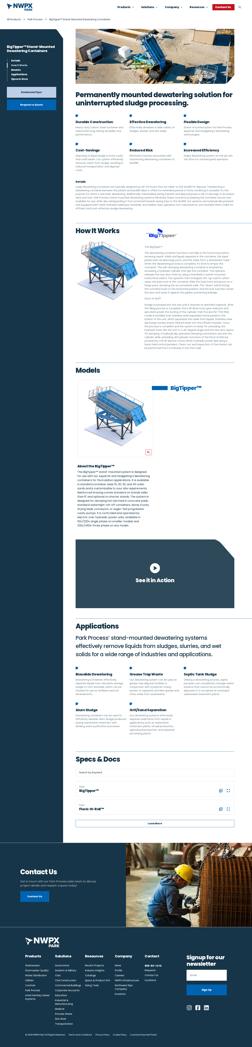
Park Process (35, 19)
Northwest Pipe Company (124, 987)
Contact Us (151, 975)
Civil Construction (65, 980)
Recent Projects (94, 965)
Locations (150, 980)
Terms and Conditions (80, 1034)
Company (123, 956)
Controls (30, 985)
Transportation (64, 1024)
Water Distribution (36, 975)
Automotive (62, 965)
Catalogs (90, 975)
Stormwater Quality (37, 970)
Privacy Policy (102, 1034)
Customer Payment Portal (143, 1034)
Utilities (29, 980)
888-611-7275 (153, 966)
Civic (58, 975)
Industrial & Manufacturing (64, 1002)
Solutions (63, 956)
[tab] (201, 389)
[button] (155, 823)
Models (16, 70)
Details (15, 60)
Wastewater (32, 965)
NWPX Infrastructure (127, 980)
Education (61, 995)
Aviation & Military (65, 970)
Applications (19, 74)
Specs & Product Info (97, 980)
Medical (59, 1009)
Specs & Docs (19, 79)
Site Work (60, 1019)
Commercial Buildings (68, 985)
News (118, 965)
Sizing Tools (92, 985)
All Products (14, 19)
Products (33, 956)
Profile (118, 970)
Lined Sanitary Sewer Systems (37, 997)
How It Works (19, 65)
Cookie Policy (120, 1034)
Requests (150, 970)
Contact (152, 956)
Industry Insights (94, 970)
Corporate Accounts (67, 990)
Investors (120, 994)
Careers (119, 975)
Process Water (63, 1014)
